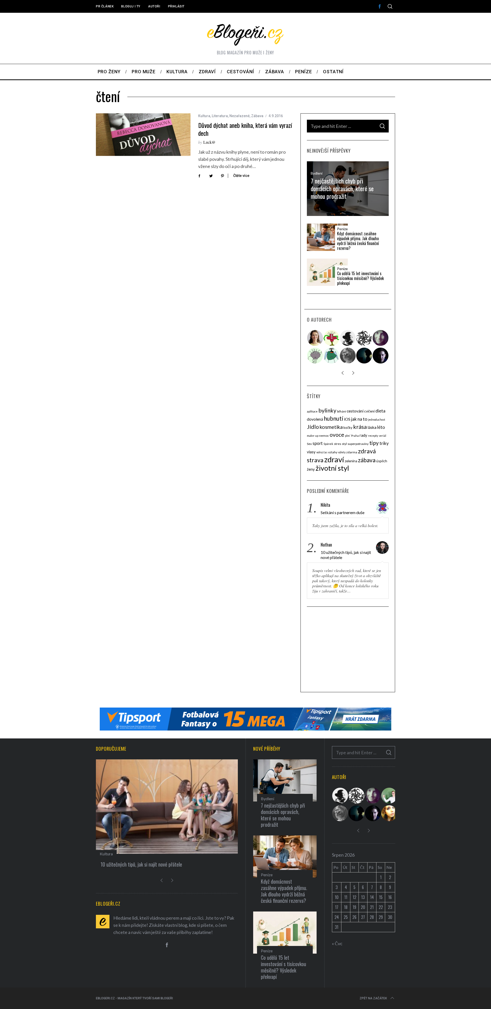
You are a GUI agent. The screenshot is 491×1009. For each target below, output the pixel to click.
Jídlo (313, 426)
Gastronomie (111, 853)
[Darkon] (364, 338)
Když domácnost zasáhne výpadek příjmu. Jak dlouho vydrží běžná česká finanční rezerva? (358, 241)
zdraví (334, 459)
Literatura (220, 116)
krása (360, 426)
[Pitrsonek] (315, 355)
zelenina (351, 461)
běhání (341, 411)
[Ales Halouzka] (331, 355)
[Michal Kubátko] (381, 355)
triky (384, 443)
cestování (355, 411)
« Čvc (337, 943)
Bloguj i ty (130, 6)
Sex (309, 444)
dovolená (315, 419)
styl (344, 444)
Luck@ (209, 142)
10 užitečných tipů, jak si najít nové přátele (346, 555)
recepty (373, 435)
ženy (311, 469)
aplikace (312, 411)
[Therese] (348, 355)
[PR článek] (315, 338)
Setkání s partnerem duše (342, 512)
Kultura (204, 116)
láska (371, 427)
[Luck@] (389, 813)
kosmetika (331, 427)
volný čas (321, 452)
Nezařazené (239, 116)
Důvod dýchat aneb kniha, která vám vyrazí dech (245, 129)
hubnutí (333, 418)
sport (318, 443)
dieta (380, 411)
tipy (374, 443)
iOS (347, 419)
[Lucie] (381, 338)
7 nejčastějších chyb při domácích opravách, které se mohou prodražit (342, 188)
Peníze (342, 229)
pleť (347, 435)
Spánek (328, 443)
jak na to (359, 419)
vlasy (311, 451)
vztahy (332, 452)
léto (381, 427)
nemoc (324, 435)
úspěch (381, 461)
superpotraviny (358, 444)
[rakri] (348, 338)
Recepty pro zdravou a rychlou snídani (137, 864)
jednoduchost (376, 419)
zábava (366, 460)
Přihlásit (176, 6)
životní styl (332, 468)
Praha (355, 435)
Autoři (154, 6)
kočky (347, 428)
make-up (312, 435)
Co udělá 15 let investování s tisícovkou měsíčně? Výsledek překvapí (360, 278)
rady (363, 435)
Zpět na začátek (373, 998)
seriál (382, 435)
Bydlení (316, 173)
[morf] (331, 338)
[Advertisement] (347, 650)
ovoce (337, 434)
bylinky (327, 410)
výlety (341, 452)
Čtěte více (241, 176)
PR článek (105, 6)
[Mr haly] (389, 796)
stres (337, 444)
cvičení (369, 411)
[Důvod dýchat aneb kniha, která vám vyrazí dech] (143, 134)
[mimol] (364, 355)
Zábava (257, 116)
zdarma (351, 452)
